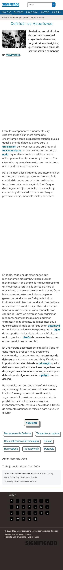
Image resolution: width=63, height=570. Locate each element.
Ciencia (40, 17)
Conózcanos (33, 537)
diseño (27, 337)
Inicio (4, 17)
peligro (45, 375)
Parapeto (49, 448)
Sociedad (23, 17)
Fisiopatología (31, 448)
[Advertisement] (31, 92)
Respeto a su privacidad (15, 537)
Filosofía (18, 12)
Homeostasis (11, 448)
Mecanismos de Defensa (17, 433)
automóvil (54, 325)
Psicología (31, 12)
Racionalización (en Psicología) (21, 441)
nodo (5, 154)
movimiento (13, 54)
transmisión (9, 146)
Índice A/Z (6, 12)
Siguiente (31, 422)
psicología (44, 363)
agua (57, 329)
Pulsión (48, 441)
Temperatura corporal (47, 433)
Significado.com (10, 4)
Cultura (56, 12)
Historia (45, 12)
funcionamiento (11, 150)
